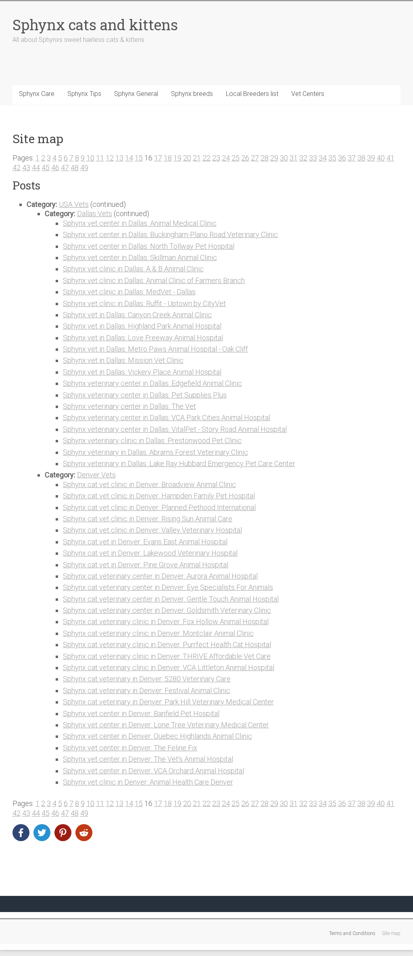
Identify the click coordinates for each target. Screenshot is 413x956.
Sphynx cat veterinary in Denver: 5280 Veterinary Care (147, 679)
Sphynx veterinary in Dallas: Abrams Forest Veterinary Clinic (155, 452)
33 (313, 158)
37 (352, 158)
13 (119, 158)
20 (187, 158)
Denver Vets (96, 475)
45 (46, 167)
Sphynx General (136, 94)
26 (245, 158)
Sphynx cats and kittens (95, 24)
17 (158, 158)
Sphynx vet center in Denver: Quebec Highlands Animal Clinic (157, 736)
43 (26, 167)
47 (65, 167)
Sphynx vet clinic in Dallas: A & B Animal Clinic (133, 269)
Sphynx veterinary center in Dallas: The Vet (129, 406)
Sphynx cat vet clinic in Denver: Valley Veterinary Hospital (152, 530)
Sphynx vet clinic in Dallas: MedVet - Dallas (129, 291)
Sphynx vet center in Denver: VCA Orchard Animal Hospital (153, 770)
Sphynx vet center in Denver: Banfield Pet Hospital (141, 713)
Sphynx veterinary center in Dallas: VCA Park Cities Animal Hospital (166, 417)
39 (371, 158)
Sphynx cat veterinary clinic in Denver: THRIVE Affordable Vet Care (167, 656)
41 (390, 158)
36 (342, 158)
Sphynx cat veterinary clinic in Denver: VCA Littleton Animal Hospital (168, 667)
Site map (391, 933)
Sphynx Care (36, 94)
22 (206, 158)
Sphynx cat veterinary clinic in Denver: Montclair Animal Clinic (158, 633)
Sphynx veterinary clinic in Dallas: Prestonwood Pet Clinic (152, 440)
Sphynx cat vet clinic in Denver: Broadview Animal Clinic (149, 484)
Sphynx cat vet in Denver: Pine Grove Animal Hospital (145, 564)
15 (139, 158)
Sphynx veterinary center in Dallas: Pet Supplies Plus (145, 395)
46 (55, 167)
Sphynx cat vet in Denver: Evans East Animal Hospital (145, 541)
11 (100, 158)
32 (303, 158)
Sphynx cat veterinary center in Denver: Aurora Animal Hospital (160, 576)
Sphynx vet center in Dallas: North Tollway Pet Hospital (148, 246)
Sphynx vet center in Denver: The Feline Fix (130, 748)
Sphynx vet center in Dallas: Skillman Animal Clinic (140, 257)
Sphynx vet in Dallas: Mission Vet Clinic (123, 360)
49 (84, 167)
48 (75, 167)
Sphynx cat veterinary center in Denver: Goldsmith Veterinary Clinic (167, 610)
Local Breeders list (252, 94)
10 (90, 158)
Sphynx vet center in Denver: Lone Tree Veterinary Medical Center (166, 725)
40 (381, 158)
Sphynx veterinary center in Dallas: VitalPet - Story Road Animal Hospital (175, 429)
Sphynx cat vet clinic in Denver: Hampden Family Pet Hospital (159, 496)
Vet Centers (307, 94)
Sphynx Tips (84, 94)
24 (226, 158)
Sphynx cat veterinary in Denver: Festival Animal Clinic (146, 690)
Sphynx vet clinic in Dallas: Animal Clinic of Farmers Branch (154, 280)
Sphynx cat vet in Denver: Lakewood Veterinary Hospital (150, 553)
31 (294, 158)
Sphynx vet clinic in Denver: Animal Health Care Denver (148, 782)
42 (17, 167)
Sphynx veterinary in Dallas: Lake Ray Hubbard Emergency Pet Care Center (179, 463)
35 (332, 158)
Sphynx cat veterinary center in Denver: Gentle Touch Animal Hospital (171, 599)
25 (236, 158)
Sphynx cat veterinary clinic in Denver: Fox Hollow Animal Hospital (166, 621)
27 (255, 158)
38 (361, 158)
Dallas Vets (94, 213)
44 (36, 167)
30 (284, 158)
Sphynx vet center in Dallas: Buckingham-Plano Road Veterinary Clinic (170, 234)
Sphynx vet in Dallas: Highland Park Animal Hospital (142, 326)
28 (265, 158)
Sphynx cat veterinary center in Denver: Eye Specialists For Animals (168, 587)
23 (216, 158)
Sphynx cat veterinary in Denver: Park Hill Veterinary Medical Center (168, 702)
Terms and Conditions (352, 933)
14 (129, 158)
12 (110, 158)
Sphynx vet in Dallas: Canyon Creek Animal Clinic (137, 314)
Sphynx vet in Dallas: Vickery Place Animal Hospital (142, 372)
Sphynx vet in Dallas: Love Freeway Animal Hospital (143, 337)
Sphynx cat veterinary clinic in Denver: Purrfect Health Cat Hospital (167, 644)
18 (168, 158)
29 (274, 158)
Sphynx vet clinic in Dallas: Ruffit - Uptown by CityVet (144, 303)
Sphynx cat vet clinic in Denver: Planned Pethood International (159, 507)
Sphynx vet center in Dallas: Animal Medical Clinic (140, 223)
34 (323, 158)
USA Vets (74, 204)
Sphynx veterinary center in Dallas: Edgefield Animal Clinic (152, 383)
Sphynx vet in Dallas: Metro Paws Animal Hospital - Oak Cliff (155, 349)
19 (177, 158)
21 (197, 158)
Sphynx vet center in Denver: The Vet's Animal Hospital (148, 759)
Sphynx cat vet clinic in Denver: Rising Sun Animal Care (147, 518)
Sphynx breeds (192, 94)
